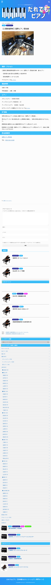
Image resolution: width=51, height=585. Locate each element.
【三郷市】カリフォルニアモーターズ (17, 550)
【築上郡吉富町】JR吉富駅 (15, 528)
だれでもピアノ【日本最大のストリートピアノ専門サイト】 (25, 579)
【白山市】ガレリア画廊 (18, 271)
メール (4, 232)
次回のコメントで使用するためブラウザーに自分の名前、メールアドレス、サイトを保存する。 (22, 242)
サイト (3, 237)
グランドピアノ (9, 200)
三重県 (4, 200)
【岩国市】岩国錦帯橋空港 (15, 558)
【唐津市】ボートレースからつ (20, 258)
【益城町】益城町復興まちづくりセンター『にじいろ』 (17, 332)
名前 (3, 227)
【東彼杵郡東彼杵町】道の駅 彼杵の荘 (21, 322)
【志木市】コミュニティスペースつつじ (18, 567)
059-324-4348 (9, 140)
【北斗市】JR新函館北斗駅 (19, 296)
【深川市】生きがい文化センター (20, 309)
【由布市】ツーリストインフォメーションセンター (21, 536)
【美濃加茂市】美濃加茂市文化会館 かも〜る (14, 333)
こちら (14, 80)
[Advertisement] (25, 59)
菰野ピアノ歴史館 (7, 137)
